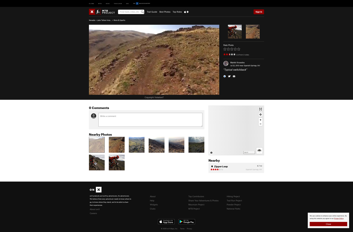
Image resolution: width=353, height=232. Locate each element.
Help (152, 200)
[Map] (236, 130)
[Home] (103, 12)
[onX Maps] (95, 191)
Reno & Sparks (119, 20)
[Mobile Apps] (186, 12)
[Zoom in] (261, 120)
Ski (127, 3)
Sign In (259, 12)
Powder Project (234, 204)
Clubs (152, 208)
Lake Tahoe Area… (104, 20)
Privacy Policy (339, 218)
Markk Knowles (237, 62)
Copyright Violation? (154, 97)
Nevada (92, 20)
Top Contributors (196, 196)
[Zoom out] (261, 124)
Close (328, 224)
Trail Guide (152, 12)
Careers (93, 213)
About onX (95, 209)
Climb (91, 3)
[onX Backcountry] (141, 3)
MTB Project (194, 208)
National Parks (233, 208)
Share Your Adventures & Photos (203, 200)
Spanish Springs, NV (252, 65)
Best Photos (164, 12)
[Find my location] (261, 114)
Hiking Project (233, 196)
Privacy (189, 229)
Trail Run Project (234, 200)
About (153, 196)
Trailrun (118, 3)
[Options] (259, 151)
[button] (224, 76)
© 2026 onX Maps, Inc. (169, 229)
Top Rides (177, 12)
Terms (182, 229)
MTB (100, 3)
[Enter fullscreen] (261, 109)
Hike (108, 3)
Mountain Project (196, 204)
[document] (328, 220)
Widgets (154, 204)
